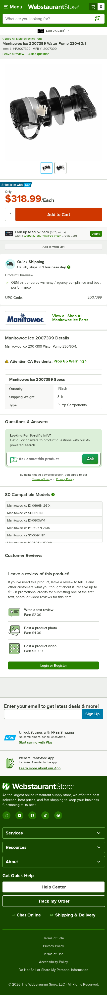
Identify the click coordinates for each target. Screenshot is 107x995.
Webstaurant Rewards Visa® (42, 235)
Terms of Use (41, 479)
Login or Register (53, 665)
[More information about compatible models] (53, 495)
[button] (47, 168)
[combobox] (53, 19)
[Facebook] (32, 815)
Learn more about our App (39, 768)
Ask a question (38, 54)
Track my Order (53, 901)
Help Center (54, 886)
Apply (97, 234)
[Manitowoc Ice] (25, 318)
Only (8, 191)
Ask (90, 459)
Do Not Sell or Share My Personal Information (53, 970)
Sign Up (92, 714)
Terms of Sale (53, 938)
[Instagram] (6, 815)
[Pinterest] (58, 815)
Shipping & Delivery (75, 914)
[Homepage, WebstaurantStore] (53, 6)
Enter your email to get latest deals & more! (51, 706)
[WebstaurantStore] (53, 786)
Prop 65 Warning (69, 361)
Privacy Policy (65, 479)
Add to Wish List (53, 247)
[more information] (69, 267)
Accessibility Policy (53, 962)
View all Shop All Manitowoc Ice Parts (70, 318)
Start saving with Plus (36, 742)
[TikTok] (45, 815)
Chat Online (29, 914)
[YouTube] (19, 815)
